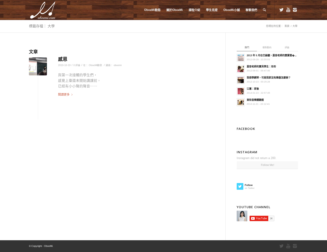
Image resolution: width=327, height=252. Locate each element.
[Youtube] (288, 9)
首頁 (287, 26)
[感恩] (38, 66)
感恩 (62, 59)
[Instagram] (294, 9)
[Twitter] (281, 9)
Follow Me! (267, 165)
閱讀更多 (64, 94)
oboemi (117, 65)
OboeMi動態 (95, 65)
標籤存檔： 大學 (42, 26)
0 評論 (76, 65)
